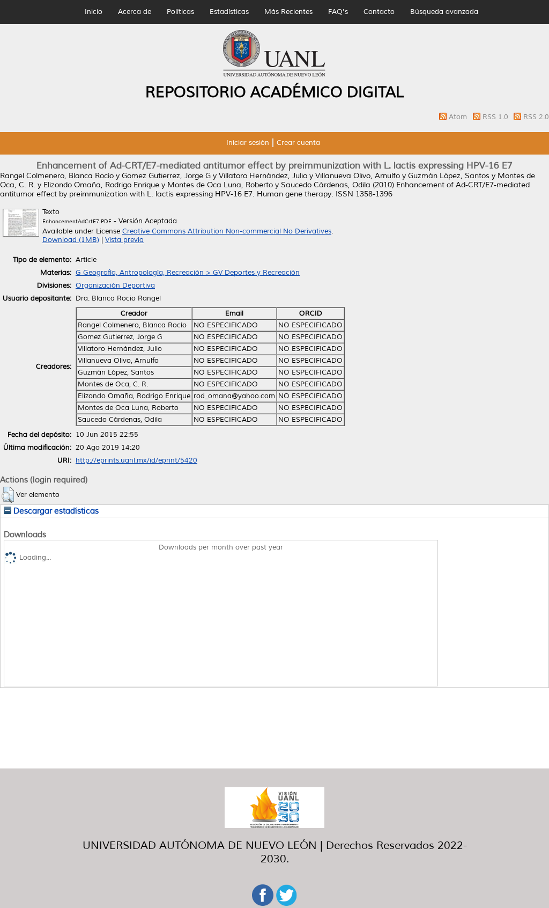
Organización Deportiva (115, 285)
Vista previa (124, 240)
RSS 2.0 (536, 117)
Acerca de (134, 12)
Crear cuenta (298, 142)
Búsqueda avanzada (444, 12)
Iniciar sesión (247, 142)
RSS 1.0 (496, 117)
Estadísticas (229, 12)
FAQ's (338, 12)
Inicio (93, 12)
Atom (459, 117)
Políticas (180, 12)
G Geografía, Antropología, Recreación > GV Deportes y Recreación (188, 272)
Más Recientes (288, 12)
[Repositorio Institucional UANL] (274, 75)
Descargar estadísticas (55, 511)
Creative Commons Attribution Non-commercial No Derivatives (226, 231)
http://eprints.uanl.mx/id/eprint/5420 (136, 460)
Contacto (379, 12)
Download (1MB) (70, 240)
